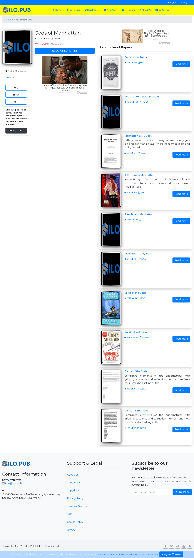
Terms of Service (77, 506)
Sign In (173, 2)
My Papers (130, 10)
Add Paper (112, 10)
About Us (146, 10)
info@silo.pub (13, 483)
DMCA (71, 529)
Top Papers (74, 10)
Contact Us (163, 10)
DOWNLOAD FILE (66, 50)
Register (187, 2)
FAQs (70, 514)
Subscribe (184, 492)
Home (58, 10)
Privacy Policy (75, 498)
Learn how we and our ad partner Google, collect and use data (128, 554)
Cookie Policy (75, 522)
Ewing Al (9, 78)
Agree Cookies (172, 554)
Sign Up (18, 130)
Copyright (73, 490)
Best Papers (93, 10)
